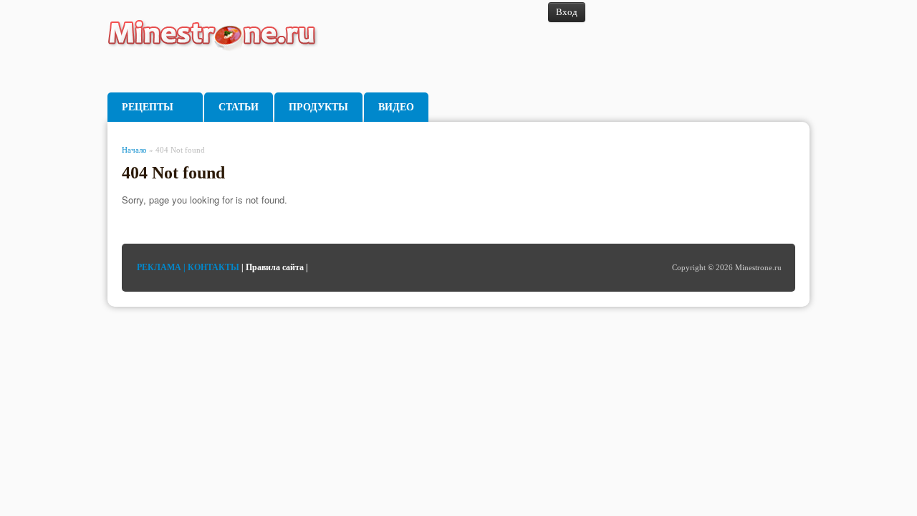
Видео (396, 107)
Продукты (318, 107)
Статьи (239, 107)
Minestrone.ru (221, 46)
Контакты (213, 267)
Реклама (159, 267)
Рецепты (147, 107)
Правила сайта (275, 267)
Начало (134, 149)
